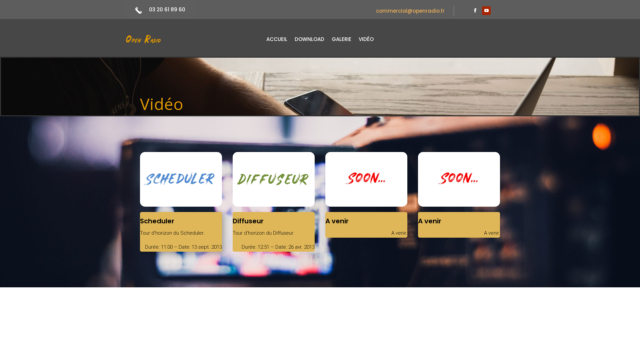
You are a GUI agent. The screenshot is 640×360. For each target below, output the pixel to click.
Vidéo (366, 40)
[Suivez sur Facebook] (475, 10)
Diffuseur (248, 221)
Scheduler (157, 221)
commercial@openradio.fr (410, 10)
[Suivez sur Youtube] (486, 10)
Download (309, 40)
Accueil (276, 40)
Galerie (341, 40)
